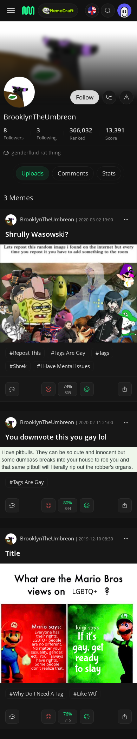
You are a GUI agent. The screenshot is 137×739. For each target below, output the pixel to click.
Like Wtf (87, 693)
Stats (109, 173)
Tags (104, 352)
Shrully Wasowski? (36, 234)
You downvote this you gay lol (56, 437)
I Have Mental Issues (65, 366)
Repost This (27, 352)
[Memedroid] (27, 10)
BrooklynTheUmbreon (47, 219)
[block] (126, 219)
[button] (108, 11)
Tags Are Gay (69, 352)
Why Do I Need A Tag (38, 693)
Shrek (20, 366)
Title (12, 553)
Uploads (32, 173)
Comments (73, 173)
